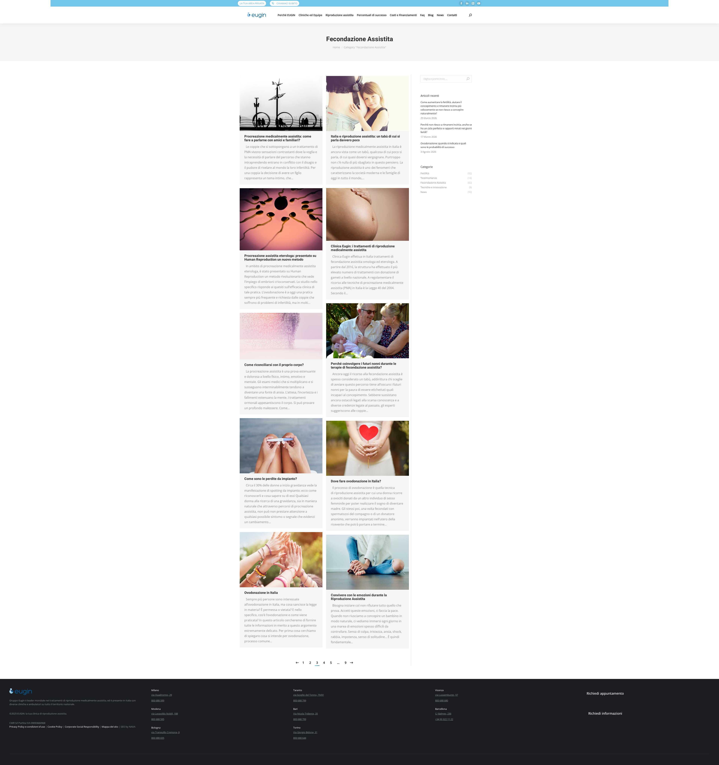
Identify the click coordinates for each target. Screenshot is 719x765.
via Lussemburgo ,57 (446, 695)
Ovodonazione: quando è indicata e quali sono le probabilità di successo (443, 145)
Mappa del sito (110, 726)
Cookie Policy (55, 726)
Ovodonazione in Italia (261, 592)
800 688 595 (157, 719)
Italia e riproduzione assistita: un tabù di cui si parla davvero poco (365, 138)
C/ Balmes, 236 (443, 713)
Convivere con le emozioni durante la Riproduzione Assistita (359, 597)
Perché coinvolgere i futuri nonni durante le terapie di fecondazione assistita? (363, 365)
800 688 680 (441, 700)
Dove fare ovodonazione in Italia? (356, 481)
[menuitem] (286, 15)
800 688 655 (157, 738)
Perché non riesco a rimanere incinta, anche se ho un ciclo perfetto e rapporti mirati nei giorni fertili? (446, 128)
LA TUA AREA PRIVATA (252, 3)
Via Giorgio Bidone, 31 (305, 732)
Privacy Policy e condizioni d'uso (27, 726)
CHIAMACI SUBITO (286, 3)
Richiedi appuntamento (605, 693)
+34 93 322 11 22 (444, 719)
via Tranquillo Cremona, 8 (165, 732)
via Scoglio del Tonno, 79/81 (308, 695)
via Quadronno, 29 (161, 695)
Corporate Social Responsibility (82, 726)
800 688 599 (157, 700)
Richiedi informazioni (605, 713)
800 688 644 (299, 738)
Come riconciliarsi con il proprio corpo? (274, 364)
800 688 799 (299, 700)
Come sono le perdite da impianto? (270, 478)
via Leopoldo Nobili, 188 (164, 713)
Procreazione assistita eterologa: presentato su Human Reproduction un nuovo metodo (280, 257)
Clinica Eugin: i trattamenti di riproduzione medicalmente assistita (363, 248)
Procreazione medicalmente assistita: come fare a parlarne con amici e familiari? (277, 138)
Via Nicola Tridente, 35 (305, 713)
